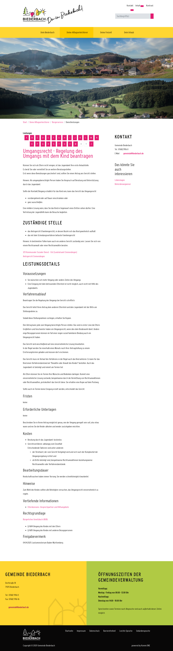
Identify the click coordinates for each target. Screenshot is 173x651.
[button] (132, 10)
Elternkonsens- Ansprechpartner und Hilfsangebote (48, 507)
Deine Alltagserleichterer (77, 32)
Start (25, 122)
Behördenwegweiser (123, 184)
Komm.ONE (145, 645)
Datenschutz (94, 631)
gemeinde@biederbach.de (133, 153)
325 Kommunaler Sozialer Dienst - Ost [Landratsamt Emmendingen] (50, 252)
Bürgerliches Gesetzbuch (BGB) (35, 519)
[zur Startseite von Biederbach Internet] (53, 14)
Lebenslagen (120, 180)
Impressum (81, 631)
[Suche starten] (152, 16)
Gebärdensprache (143, 631)
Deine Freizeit (106, 32)
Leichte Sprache (125, 631)
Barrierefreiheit (109, 631)
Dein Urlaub (129, 32)
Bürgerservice (57, 122)
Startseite (69, 631)
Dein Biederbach (47, 32)
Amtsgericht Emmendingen (34, 256)
